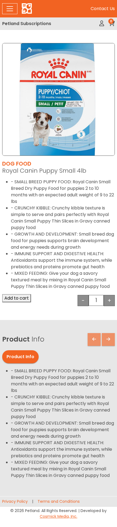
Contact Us (103, 8)
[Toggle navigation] (9, 8)
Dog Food (16, 163)
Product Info (20, 357)
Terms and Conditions (59, 501)
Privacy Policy (15, 501)
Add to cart (16, 298)
